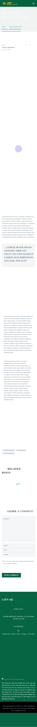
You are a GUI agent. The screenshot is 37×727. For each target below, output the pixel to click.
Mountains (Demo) (8, 450)
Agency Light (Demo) (8, 47)
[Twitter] (5, 458)
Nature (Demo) (21, 450)
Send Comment (11, 575)
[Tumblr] (11, 458)
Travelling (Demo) (8, 453)
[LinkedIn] (14, 458)
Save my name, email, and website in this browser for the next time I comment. (18, 562)
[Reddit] (16, 458)
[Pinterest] (8, 458)
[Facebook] (3, 458)
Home (20, 6)
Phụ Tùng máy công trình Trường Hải (13, 683)
